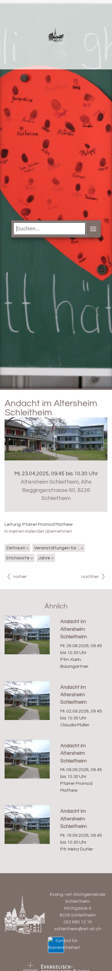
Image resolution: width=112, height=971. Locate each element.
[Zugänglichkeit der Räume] (64, 944)
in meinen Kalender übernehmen (38, 531)
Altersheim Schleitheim (56, 490)
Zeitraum (15, 548)
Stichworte (18, 558)
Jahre (44, 558)
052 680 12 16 (77, 922)
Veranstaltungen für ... (57, 548)
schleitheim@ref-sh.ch (77, 929)
